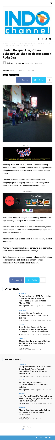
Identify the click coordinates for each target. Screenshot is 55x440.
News (14, 43)
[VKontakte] (45, 438)
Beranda (6, 43)
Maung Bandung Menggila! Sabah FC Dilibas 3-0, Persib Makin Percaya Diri (34, 343)
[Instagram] (42, 39)
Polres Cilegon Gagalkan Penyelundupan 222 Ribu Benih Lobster (33, 315)
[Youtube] (50, 39)
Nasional (22, 324)
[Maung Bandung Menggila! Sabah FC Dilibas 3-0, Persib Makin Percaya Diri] (10, 343)
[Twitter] (46, 39)
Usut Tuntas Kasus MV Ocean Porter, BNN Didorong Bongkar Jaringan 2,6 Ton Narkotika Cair (33, 329)
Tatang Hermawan (24, 334)
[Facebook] (38, 39)
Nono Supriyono (15, 63)
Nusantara (13, 75)
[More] (49, 80)
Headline (22, 338)
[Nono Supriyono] (5, 63)
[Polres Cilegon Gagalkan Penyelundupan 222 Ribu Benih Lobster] (10, 315)
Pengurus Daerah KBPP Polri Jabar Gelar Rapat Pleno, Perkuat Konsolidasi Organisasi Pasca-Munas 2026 (35, 299)
